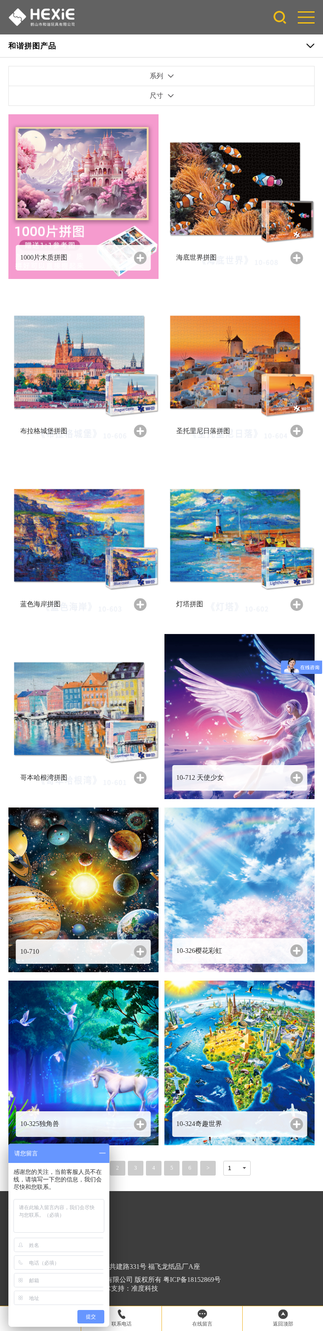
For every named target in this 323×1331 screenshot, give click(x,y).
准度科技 (144, 1288)
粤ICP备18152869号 (192, 1279)
